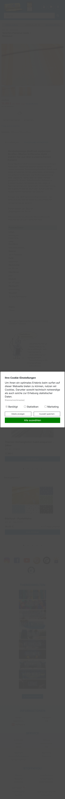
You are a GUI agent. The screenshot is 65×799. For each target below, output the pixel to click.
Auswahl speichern (47, 414)
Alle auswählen (32, 420)
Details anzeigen (18, 414)
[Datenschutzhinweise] (14, 400)
